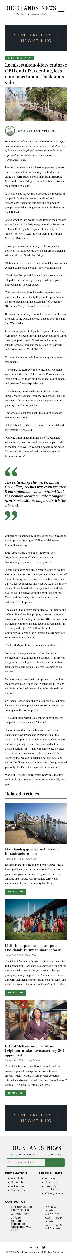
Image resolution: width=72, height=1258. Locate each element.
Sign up (55, 1162)
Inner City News (52, 1208)
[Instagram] (37, 1247)
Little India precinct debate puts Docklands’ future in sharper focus (33, 947)
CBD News (52, 1213)
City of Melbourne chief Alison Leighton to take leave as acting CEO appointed (34, 1050)
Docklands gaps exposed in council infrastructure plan (33, 851)
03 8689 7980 (21, 1213)
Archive (50, 1178)
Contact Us (18, 1190)
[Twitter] (43, 1247)
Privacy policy (54, 1193)
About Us (17, 1178)
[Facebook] (31, 1247)
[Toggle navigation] (61, 10)
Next (59, 104)
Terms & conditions (52, 1188)
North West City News (54, 1226)
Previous (13, 104)
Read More (15, 891)
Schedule (17, 1182)
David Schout (25, 131)
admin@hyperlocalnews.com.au (22, 1208)
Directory (51, 1182)
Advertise (17, 1186)
